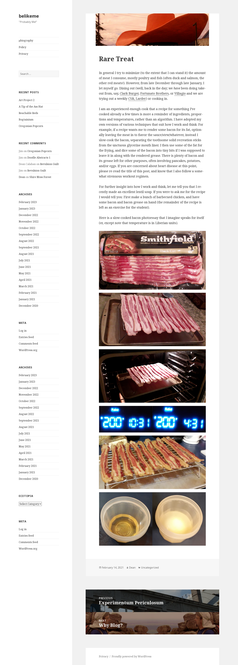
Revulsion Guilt (49, 164)
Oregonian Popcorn (31, 126)
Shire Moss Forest (40, 177)
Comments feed (28, 343)
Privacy (23, 54)
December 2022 (28, 215)
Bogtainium (26, 119)
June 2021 (25, 267)
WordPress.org (28, 350)
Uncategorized (150, 567)
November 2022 (29, 221)
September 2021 (29, 247)
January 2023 (27, 208)
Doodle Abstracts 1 (38, 157)
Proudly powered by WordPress (131, 656)
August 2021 (26, 254)
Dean (22, 177)
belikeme (29, 16)
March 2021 (26, 286)
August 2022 (26, 241)
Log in (23, 330)
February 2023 (28, 202)
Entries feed (26, 337)
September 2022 (29, 234)
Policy (22, 47)
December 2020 (28, 305)
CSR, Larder (137, 99)
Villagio (180, 93)
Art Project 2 (26, 100)
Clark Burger (129, 93)
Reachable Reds (28, 113)
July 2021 (24, 260)
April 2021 (25, 280)
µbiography (26, 40)
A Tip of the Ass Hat (31, 106)
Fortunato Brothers (154, 93)
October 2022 (27, 228)
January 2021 (27, 299)
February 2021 (28, 293)
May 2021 (25, 273)
